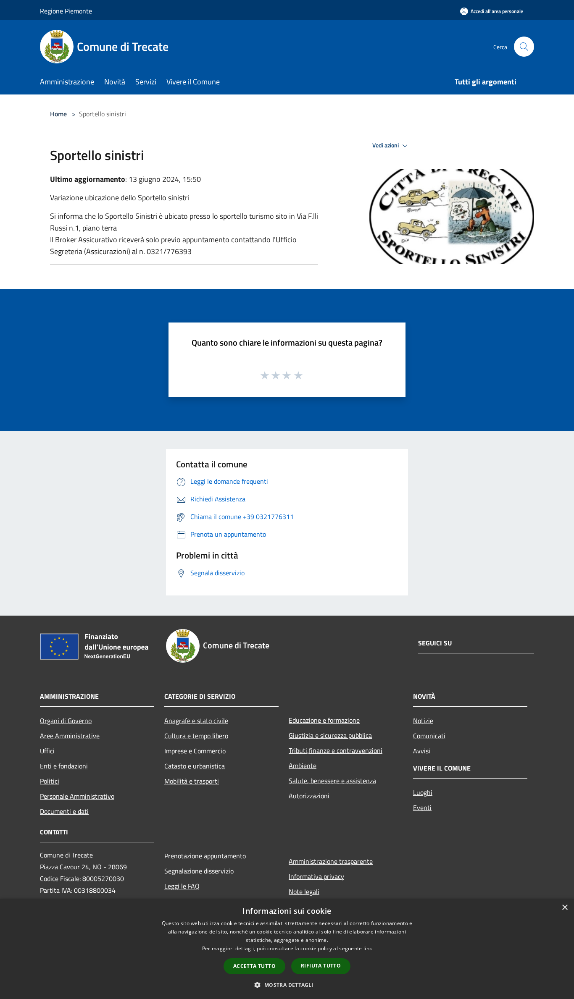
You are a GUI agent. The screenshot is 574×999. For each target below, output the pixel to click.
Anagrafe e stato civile (196, 721)
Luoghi (422, 792)
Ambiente (302, 765)
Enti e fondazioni (64, 766)
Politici (49, 781)
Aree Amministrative (70, 736)
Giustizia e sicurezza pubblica (330, 735)
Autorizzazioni (309, 796)
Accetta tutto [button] (254, 966)
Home (58, 114)
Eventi (422, 807)
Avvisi (421, 751)
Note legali (304, 891)
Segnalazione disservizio (199, 871)
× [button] (564, 908)
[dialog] (287, 949)
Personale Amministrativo (77, 796)
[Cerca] (524, 47)
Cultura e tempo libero (196, 736)
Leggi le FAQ (182, 886)
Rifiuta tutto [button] (321, 965)
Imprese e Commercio (195, 751)
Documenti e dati (64, 811)
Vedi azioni (386, 145)
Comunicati (429, 736)
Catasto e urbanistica (194, 766)
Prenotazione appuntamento (205, 856)
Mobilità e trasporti (191, 781)
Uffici (47, 751)
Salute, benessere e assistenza (332, 781)
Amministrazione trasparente (331, 861)
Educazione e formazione (324, 720)
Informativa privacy (316, 876)
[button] (287, 985)
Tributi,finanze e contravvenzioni (335, 750)
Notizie (423, 721)
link (367, 948)
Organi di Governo (66, 721)
